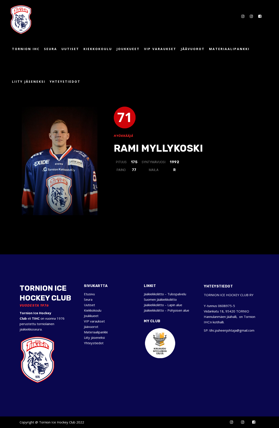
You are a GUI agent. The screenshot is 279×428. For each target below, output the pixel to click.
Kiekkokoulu (92, 310)
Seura (88, 299)
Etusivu (89, 294)
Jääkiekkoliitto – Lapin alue (163, 305)
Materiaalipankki (96, 332)
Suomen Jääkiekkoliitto (160, 299)
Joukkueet (91, 316)
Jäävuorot (91, 326)
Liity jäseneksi (94, 337)
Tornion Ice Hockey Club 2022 (61, 422)
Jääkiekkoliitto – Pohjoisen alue (166, 310)
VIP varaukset (94, 321)
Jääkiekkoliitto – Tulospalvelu (165, 294)
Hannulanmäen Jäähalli (220, 316)
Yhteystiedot (94, 343)
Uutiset (89, 305)
